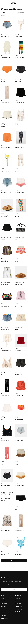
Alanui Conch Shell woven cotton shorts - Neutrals (20, 327)
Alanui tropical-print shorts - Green (6, 260)
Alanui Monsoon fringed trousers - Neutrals (20, 169)
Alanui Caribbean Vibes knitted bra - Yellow (6, 169)
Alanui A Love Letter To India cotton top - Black (6, 440)
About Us (17, 598)
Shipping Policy (18, 600)
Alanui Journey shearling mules (20, 282)
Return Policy (18, 603)
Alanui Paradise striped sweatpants (20, 57)
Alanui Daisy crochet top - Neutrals (20, 34)
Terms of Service (19, 606)
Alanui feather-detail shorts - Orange (20, 417)
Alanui (2, 33)
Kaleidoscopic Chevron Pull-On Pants (20, 214)
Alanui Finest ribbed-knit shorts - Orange (6, 147)
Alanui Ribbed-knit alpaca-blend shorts (20, 350)
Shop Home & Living (5, 609)
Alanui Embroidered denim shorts (6, 485)
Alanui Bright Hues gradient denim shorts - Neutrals (20, 485)
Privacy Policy (18, 609)
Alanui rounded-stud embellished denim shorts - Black (20, 372)
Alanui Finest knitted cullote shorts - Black (20, 507)
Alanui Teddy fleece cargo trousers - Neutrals (6, 57)
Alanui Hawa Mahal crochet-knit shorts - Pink (20, 260)
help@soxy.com (4, 618)
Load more (14, 560)
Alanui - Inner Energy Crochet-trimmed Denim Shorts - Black (6, 498)
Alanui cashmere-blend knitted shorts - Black (20, 102)
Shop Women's (4, 603)
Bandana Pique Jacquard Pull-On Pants (20, 147)
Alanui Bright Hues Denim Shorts (20, 462)
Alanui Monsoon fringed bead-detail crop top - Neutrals (20, 124)
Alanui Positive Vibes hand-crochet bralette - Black (6, 305)
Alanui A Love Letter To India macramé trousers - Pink (6, 462)
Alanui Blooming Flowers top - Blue (20, 553)
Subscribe (14, 589)
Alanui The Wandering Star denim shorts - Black (20, 79)
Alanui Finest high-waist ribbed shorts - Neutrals (6, 553)
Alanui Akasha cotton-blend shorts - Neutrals (6, 124)
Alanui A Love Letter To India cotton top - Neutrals (6, 372)
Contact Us (18, 611)
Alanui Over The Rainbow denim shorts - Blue (6, 327)
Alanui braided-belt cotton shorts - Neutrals (6, 350)
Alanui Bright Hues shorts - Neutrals (6, 417)
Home (2, 598)
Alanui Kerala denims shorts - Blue (6, 192)
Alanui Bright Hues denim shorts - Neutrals (20, 192)
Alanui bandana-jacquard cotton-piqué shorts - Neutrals (6, 530)
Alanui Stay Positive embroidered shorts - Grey (6, 282)
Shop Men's (4, 600)
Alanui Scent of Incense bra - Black (20, 237)
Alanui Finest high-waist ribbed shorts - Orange (6, 79)
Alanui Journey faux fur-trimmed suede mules (6, 214)
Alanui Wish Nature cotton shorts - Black (6, 237)
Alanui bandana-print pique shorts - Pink (20, 305)
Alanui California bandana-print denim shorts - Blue (6, 34)
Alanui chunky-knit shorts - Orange (20, 395)
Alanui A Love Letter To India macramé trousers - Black (6, 395)
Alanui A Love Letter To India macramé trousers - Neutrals (6, 102)
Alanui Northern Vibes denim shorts (20, 440)
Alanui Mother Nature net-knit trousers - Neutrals (20, 530)
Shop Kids (3, 606)
